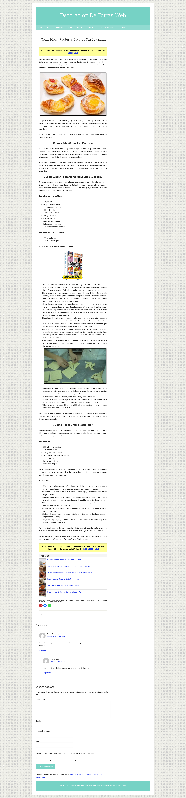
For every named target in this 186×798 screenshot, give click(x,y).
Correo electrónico (43, 731)
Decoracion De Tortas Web (93, 15)
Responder (43, 650)
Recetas (48, 615)
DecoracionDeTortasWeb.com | (79, 785)
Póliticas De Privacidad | (120, 785)
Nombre (39, 721)
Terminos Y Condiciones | (105, 785)
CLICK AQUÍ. (73, 53)
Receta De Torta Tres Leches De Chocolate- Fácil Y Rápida (68, 566)
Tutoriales (54, 615)
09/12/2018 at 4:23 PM (59, 662)
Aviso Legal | (93, 785)
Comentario (41, 699)
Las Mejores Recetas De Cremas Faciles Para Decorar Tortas (69, 573)
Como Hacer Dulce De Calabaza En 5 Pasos (63, 586)
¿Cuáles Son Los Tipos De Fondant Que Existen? (65, 560)
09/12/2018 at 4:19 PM (56, 637)
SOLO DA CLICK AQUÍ (90, 549)
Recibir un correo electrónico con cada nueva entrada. (56, 761)
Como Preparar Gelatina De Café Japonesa (63, 579)
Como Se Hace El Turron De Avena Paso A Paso (64, 592)
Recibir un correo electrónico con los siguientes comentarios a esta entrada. (65, 754)
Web (37, 741)
